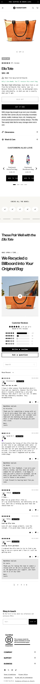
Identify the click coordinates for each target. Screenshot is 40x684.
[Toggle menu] (2, 8)
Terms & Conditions (10, 674)
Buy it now (20, 107)
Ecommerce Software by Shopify (25, 681)
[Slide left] (17, 52)
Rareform (11, 681)
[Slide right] (23, 52)
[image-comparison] (20, 296)
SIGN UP (33, 622)
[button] (6, 63)
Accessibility (8, 677)
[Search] (33, 8)
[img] (6, 378)
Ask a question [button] (20, 355)
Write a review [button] (20, 349)
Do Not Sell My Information (24, 677)
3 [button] (21, 585)
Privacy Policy (23, 674)
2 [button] (17, 585)
